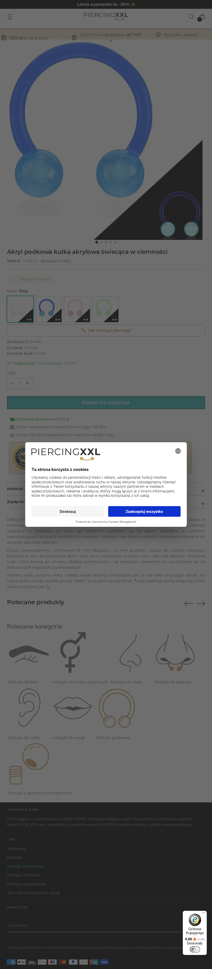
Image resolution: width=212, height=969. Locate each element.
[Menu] (204, 914)
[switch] (195, 949)
